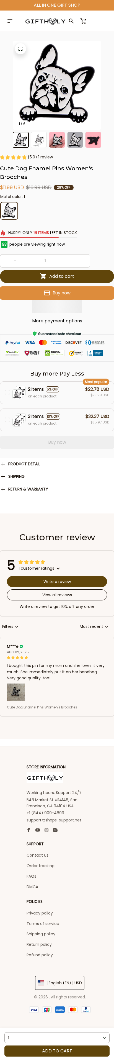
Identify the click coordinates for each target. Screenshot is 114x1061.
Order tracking (41, 866)
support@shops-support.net (54, 820)
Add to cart (57, 1051)
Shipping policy (41, 934)
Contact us (37, 855)
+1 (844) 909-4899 (45, 813)
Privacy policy (40, 913)
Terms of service (43, 923)
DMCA (32, 887)
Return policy (39, 944)
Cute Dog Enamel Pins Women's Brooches (42, 707)
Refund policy (40, 955)
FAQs (31, 876)
